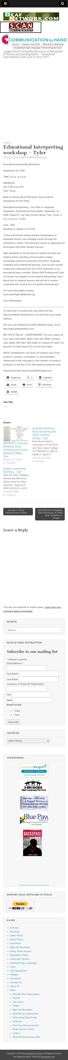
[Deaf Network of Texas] (31, 14)
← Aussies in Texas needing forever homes (16, 511)
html (18, 711)
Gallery (16, 1033)
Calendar (17, 1021)
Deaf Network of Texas (33, 1053)
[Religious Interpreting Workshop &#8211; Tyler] (17, 481)
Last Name (13, 679)
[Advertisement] (34, 104)
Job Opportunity (18, 970)
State (10, 700)
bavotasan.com (48, 1057)
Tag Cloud (18, 1002)
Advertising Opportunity (25, 1017)
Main (12, 990)
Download (15, 943)
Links (13, 966)
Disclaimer (15, 978)
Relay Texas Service (20, 951)
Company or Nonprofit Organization (25, 684)
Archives (14, 927)
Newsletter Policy (19, 955)
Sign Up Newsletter (23, 1009)
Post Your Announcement (26, 1025)
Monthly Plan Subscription (26, 994)
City (9, 694)
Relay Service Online (23, 1029)
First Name (13, 673)
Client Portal (16, 935)
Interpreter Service (20, 959)
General (7, 143)
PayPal (16, 998)
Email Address (15, 663)
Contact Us (16, 982)
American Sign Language (23, 963)
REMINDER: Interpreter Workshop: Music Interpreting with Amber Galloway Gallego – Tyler (15, 449)
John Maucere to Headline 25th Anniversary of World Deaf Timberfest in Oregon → (50, 514)
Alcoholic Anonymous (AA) (26, 1037)
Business (14, 931)
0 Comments (41, 157)
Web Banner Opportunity (25, 1013)
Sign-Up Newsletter (20, 947)
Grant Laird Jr (12, 157)
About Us (15, 986)
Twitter (16, 1005)
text (17, 714)
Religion (14, 974)
